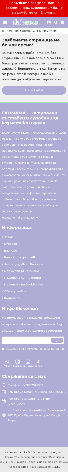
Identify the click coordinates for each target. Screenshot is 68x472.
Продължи (34, 90)
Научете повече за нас (18, 217)
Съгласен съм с (35, 348)
